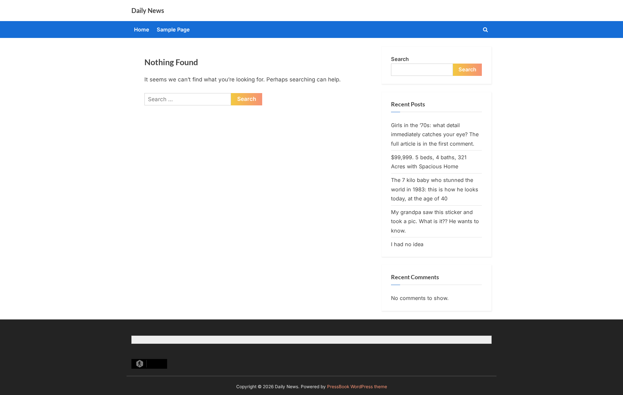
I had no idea (407, 244)
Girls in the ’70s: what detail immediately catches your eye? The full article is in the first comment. (435, 134)
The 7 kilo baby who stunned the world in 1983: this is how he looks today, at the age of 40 (434, 189)
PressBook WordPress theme (357, 386)
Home (141, 29)
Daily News (147, 10)
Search (400, 59)
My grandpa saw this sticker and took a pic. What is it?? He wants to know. (435, 221)
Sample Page (173, 29)
